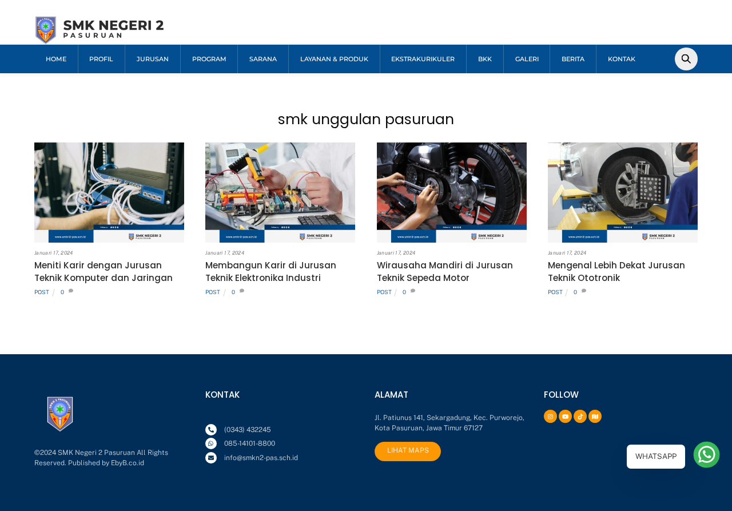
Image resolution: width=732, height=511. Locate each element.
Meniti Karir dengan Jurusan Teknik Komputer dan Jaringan (103, 271)
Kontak (621, 59)
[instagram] (549, 415)
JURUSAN (153, 59)
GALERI (527, 59)
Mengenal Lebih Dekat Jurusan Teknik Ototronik (616, 271)
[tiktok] (579, 415)
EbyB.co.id (127, 463)
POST (41, 291)
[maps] (593, 415)
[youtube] (564, 415)
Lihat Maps (408, 450)
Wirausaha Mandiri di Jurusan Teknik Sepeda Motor (445, 271)
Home (56, 59)
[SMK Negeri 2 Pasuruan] (100, 41)
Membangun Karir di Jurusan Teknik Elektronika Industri (270, 271)
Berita (573, 59)
